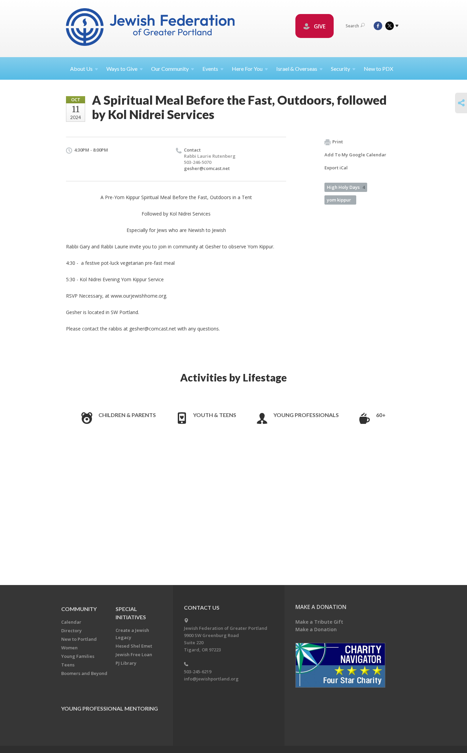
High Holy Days (346, 187)
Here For (247, 68)
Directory (71, 630)
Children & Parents (127, 415)
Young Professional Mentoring (109, 708)
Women (69, 648)
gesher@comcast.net (207, 168)
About (81, 68)
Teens (68, 665)
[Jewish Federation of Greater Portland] (151, 28)
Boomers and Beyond (84, 673)
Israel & (296, 68)
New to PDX (378, 68)
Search (352, 26)
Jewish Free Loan (134, 654)
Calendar (71, 622)
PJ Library (126, 663)
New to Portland (79, 639)
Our (170, 68)
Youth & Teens (214, 415)
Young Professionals (306, 415)
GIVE (318, 26)
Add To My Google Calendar (355, 155)
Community (79, 609)
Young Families (77, 656)
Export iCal (336, 168)
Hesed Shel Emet (134, 646)
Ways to (121, 68)
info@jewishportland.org (211, 679)
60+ (381, 415)
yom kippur (339, 200)
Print (337, 142)
